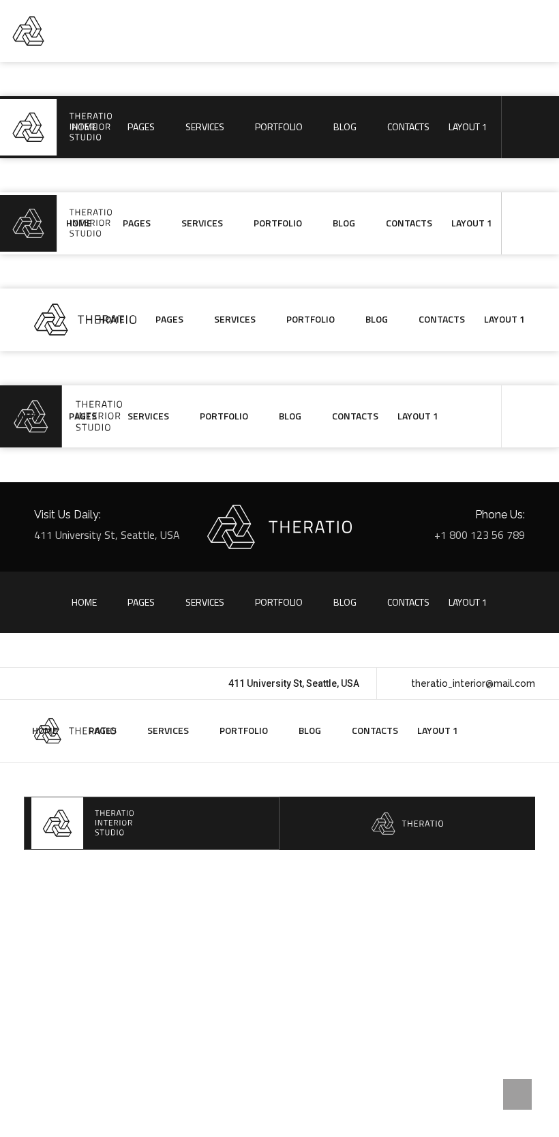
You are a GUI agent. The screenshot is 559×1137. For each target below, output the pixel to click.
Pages (141, 30)
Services (204, 30)
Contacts (408, 30)
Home (84, 30)
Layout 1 (504, 319)
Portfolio (279, 30)
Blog (345, 30)
